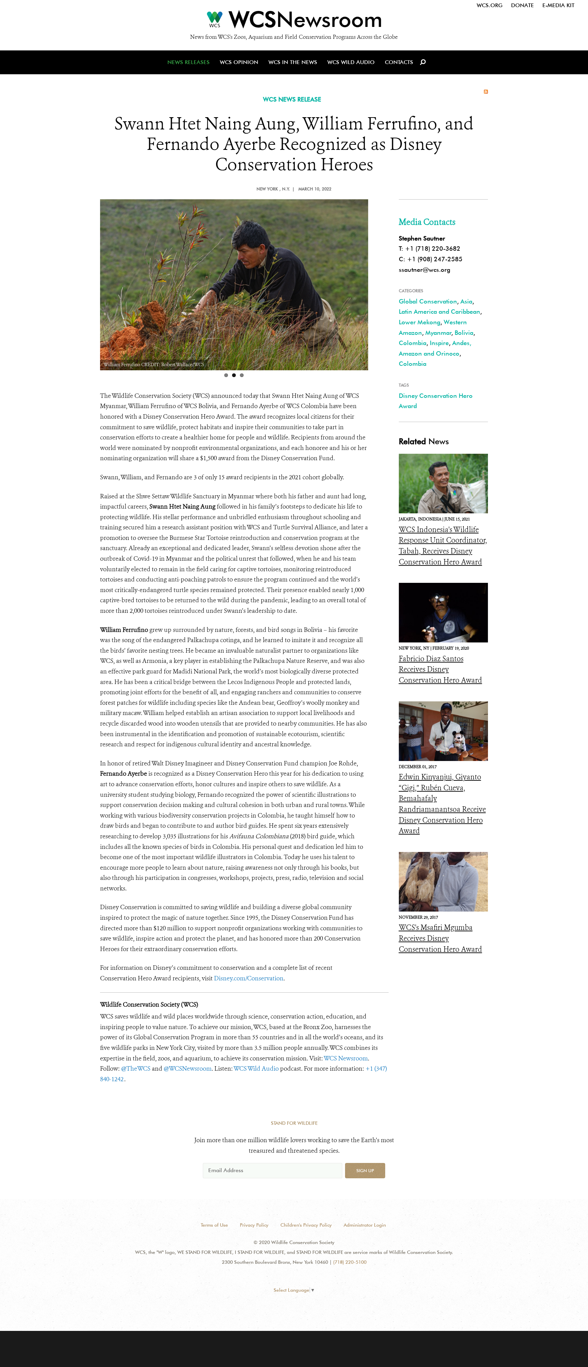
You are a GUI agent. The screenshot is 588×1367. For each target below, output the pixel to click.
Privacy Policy (254, 1225)
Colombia (412, 342)
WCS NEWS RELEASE (292, 99)
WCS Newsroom (346, 1058)
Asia (466, 301)
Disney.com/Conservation (248, 978)
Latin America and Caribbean (439, 311)
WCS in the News (292, 62)
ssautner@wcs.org (424, 269)
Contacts (399, 62)
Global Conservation (428, 301)
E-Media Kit (558, 5)
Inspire (439, 342)
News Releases (188, 62)
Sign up (365, 1170)
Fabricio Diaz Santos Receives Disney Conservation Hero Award (440, 669)
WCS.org (490, 5)
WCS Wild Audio (351, 62)
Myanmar (438, 332)
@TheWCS (135, 1069)
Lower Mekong (419, 322)
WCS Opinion (239, 62)
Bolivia (464, 332)
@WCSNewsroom (188, 1069)
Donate (522, 5)
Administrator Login (365, 1225)
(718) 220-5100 (349, 1262)
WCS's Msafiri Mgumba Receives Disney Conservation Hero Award (440, 938)
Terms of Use (214, 1225)
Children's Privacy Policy (306, 1225)
